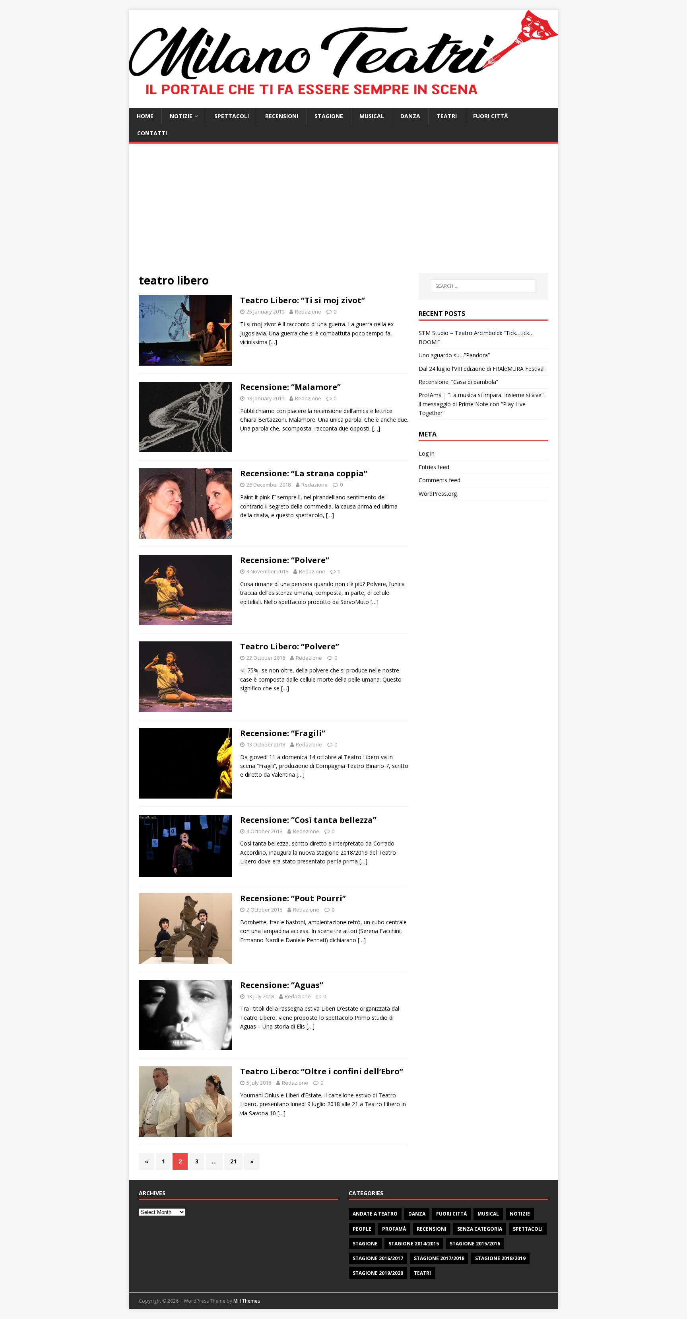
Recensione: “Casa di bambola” (458, 382)
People (362, 1228)
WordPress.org (438, 493)
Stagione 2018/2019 (500, 1258)
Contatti (152, 133)
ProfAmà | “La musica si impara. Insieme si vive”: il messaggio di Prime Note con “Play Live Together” (482, 404)
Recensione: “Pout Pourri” (293, 898)
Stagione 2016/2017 (378, 1258)
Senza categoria (479, 1228)
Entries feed (434, 467)
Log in (427, 453)
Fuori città (490, 116)
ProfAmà (394, 1228)
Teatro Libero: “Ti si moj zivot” (302, 300)
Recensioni (281, 116)
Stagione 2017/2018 (439, 1258)
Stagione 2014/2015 (413, 1243)
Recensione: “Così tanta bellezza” (308, 819)
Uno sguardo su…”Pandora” (454, 355)
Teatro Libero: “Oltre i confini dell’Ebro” (321, 1071)
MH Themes (246, 1301)
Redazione (308, 311)
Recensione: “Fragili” (282, 733)
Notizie (181, 116)
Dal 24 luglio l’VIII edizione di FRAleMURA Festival (482, 368)
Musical (371, 116)
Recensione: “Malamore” (290, 387)
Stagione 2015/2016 (475, 1243)
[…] (273, 342)
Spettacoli (231, 116)
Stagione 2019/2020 (378, 1273)
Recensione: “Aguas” (281, 985)
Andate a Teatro (375, 1213)
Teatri (447, 116)
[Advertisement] (343, 213)
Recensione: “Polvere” (284, 560)
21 (233, 1161)
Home (145, 116)
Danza (410, 116)
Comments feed (439, 480)
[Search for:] (483, 286)
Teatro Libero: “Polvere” (289, 646)
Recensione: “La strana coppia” (303, 473)
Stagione (328, 116)
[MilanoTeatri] (343, 103)
